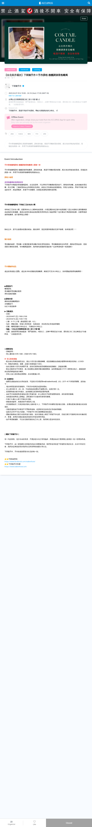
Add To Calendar (15, 95)
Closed (69, 823)
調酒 (12, 134)
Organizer (11, 824)
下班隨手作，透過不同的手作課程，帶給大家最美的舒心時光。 (32, 110)
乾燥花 (20, 134)
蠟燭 (29, 134)
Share (84, 18)
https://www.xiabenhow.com (16, 466)
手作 (36, 134)
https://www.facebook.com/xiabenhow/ (20, 461)
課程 (44, 134)
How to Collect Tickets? (22, 126)
